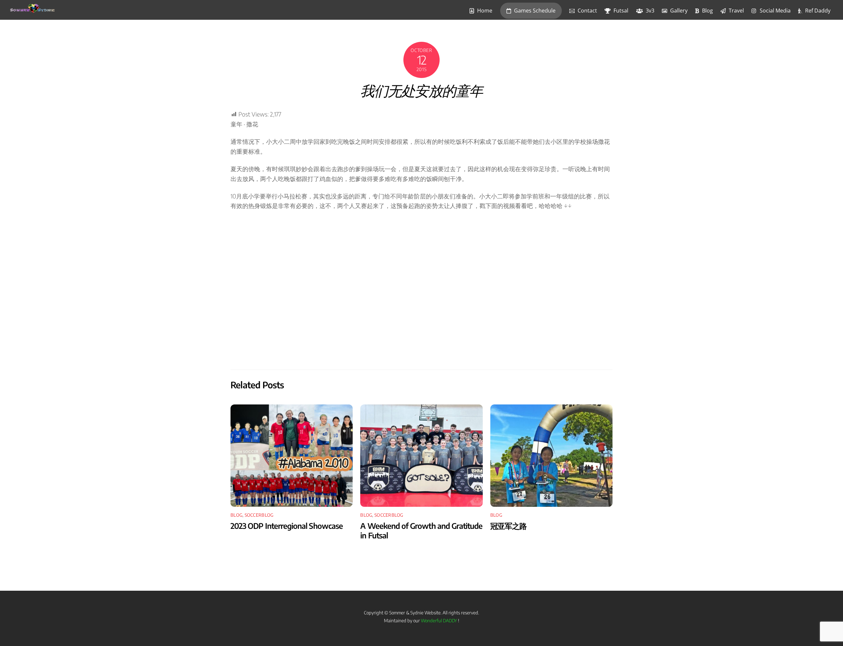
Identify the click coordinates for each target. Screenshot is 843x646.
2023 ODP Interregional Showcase (287, 525)
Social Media (774, 10)
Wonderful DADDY (439, 620)
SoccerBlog (259, 515)
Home (484, 10)
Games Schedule (534, 10)
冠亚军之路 (508, 525)
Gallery (678, 10)
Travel (735, 10)
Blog (707, 10)
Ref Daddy (817, 10)
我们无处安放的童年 (421, 93)
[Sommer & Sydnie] (32, 10)
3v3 (649, 10)
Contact (586, 10)
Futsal (620, 10)
